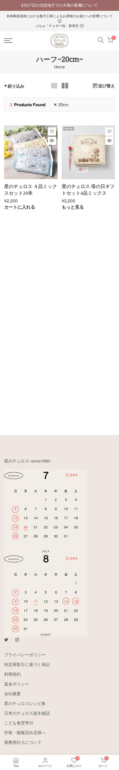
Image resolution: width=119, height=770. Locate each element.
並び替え (106, 85)
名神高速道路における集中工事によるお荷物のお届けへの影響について (59, 15)
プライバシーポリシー (25, 654)
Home (59, 67)
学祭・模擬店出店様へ (25, 732)
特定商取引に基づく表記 (27, 664)
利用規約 (12, 674)
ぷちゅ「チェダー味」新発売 (57, 25)
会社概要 (12, 693)
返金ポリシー (16, 684)
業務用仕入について (23, 742)
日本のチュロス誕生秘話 (27, 713)
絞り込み (16, 86)
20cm (63, 104)
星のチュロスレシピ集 (25, 703)
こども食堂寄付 (18, 723)
